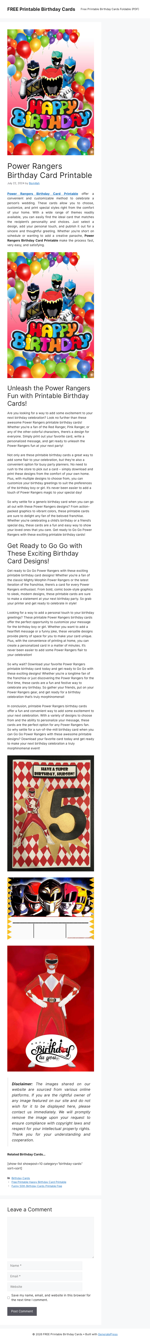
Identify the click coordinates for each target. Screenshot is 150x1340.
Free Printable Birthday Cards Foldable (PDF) (110, 9)
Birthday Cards (21, 1178)
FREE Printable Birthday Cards (41, 9)
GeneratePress (108, 1334)
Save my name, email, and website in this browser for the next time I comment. (51, 1297)
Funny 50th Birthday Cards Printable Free (37, 1186)
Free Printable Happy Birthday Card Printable (39, 1181)
